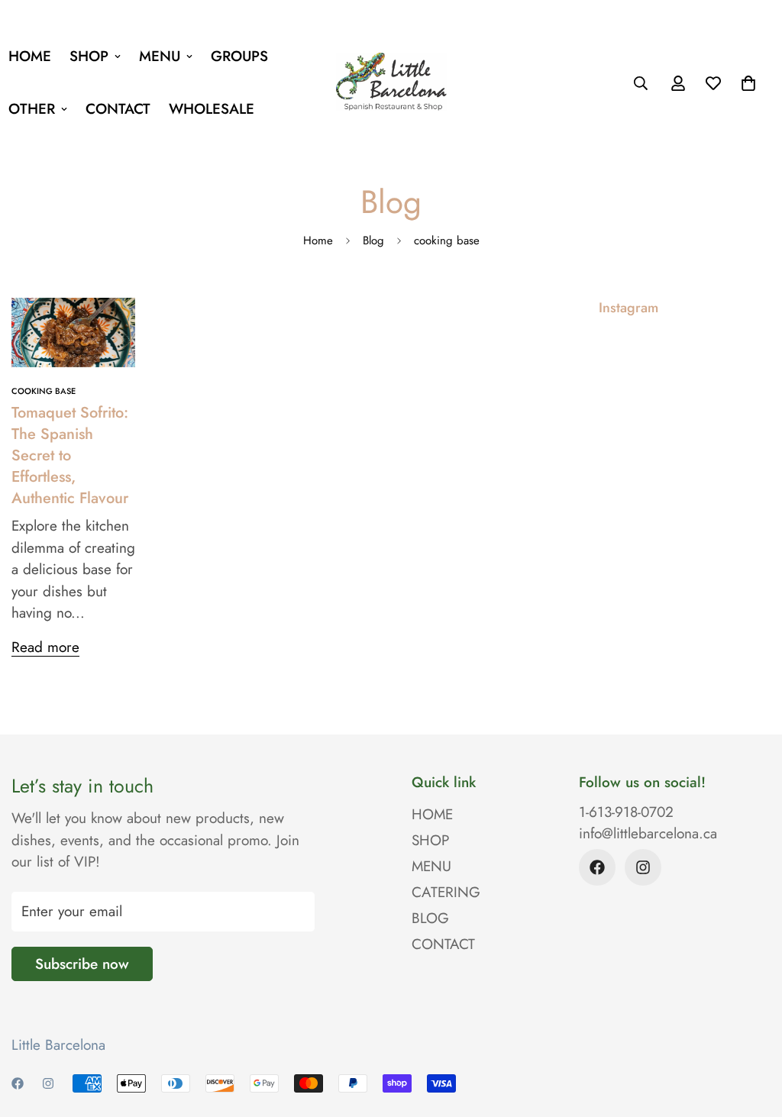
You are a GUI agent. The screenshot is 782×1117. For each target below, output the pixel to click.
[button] (748, 83)
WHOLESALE (211, 108)
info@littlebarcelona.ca (648, 833)
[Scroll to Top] (752, 1033)
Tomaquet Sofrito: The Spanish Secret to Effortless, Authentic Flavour (69, 455)
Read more (45, 647)
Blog (373, 240)
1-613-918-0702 (626, 812)
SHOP (88, 56)
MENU (159, 56)
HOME (432, 814)
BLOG (430, 918)
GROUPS (239, 56)
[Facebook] (597, 867)
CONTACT (118, 108)
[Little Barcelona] (391, 82)
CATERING (446, 892)
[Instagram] (643, 867)
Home (318, 240)
